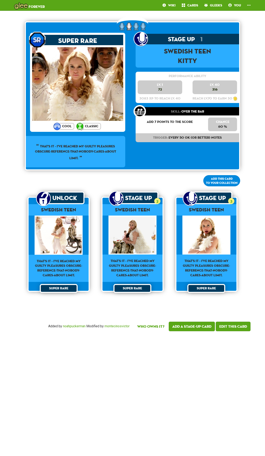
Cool (66, 126)
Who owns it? (150, 326)
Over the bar (187, 111)
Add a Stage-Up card (191, 326)
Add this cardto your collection (221, 181)
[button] (249, 5)
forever (29, 5)
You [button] (236, 5)
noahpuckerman (74, 326)
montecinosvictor (117, 326)
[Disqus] (132, 392)
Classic (91, 126)
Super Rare (77, 40)
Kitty (187, 61)
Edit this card (233, 326)
